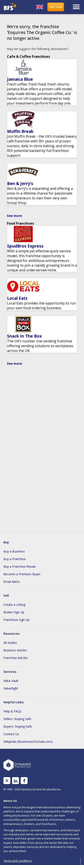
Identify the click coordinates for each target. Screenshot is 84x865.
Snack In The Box (24, 336)
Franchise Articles (15, 658)
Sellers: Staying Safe (17, 719)
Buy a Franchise (14, 559)
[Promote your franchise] (55, 7)
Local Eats (17, 298)
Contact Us (11, 734)
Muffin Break (20, 131)
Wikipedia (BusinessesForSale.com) (28, 741)
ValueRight (10, 688)
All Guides (10, 643)
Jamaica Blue (20, 79)
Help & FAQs (12, 711)
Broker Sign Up (13, 612)
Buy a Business (14, 551)
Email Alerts (11, 582)
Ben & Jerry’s (20, 183)
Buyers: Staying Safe (17, 726)
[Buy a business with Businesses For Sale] (11, 7)
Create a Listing (14, 604)
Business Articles (15, 650)
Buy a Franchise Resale (19, 566)
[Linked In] (15, 781)
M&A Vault (10, 681)
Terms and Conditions (17, 861)
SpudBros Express (25, 246)
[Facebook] (24, 781)
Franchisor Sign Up (16, 620)
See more (14, 216)
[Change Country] (39, 6)
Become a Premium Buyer (21, 574)
